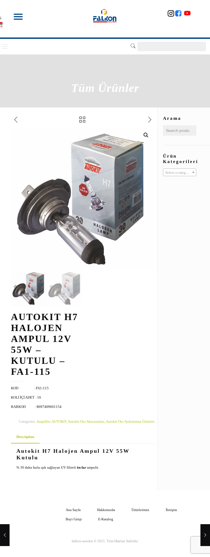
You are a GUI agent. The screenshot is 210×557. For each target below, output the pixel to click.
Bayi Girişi (74, 519)
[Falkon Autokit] (105, 15)
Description (25, 437)
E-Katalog (105, 519)
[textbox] (179, 172)
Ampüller (43, 421)
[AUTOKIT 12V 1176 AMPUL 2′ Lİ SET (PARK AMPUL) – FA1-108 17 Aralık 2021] (5, 535)
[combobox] (179, 172)
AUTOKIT (58, 421)
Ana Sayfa (73, 510)
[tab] (25, 437)
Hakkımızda (106, 510)
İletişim (171, 510)
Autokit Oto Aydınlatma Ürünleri (130, 421)
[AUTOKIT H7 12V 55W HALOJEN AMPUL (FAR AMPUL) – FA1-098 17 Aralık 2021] (205, 535)
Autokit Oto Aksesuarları (86, 421)
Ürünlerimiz (140, 510)
